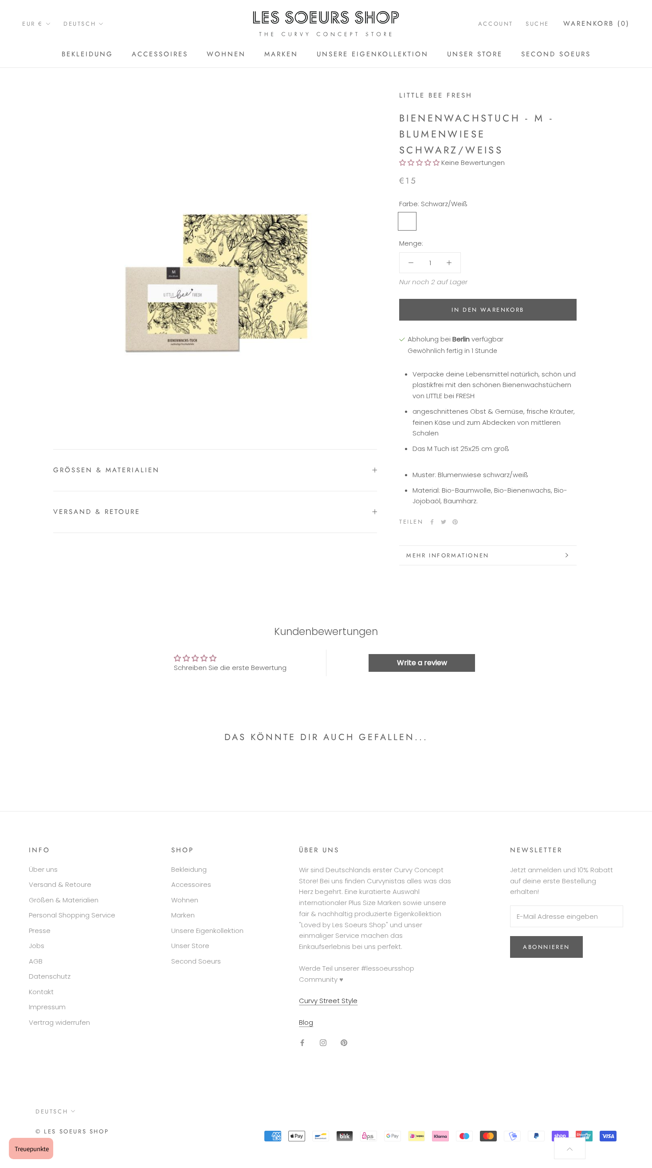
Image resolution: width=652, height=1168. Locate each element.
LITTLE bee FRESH (435, 95)
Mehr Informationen (447, 555)
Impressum (47, 1006)
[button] (419, 163)
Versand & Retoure (96, 512)
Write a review (422, 663)
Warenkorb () (596, 23)
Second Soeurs (556, 54)
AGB (36, 961)
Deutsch (79, 24)
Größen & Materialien (63, 900)
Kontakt (41, 991)
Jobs (36, 945)
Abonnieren (546, 947)
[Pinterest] (455, 522)
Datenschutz (50, 976)
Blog (306, 1022)
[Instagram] (323, 1042)
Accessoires (160, 54)
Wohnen (226, 54)
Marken (281, 54)
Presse (40, 930)
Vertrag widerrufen (59, 1022)
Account (495, 24)
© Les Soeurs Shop (72, 1131)
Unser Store (475, 54)
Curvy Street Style (328, 1000)
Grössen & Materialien (106, 470)
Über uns (43, 869)
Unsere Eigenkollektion (372, 54)
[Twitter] (443, 522)
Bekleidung (87, 54)
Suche (537, 24)
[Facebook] (432, 522)
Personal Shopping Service (72, 915)
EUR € (32, 24)
